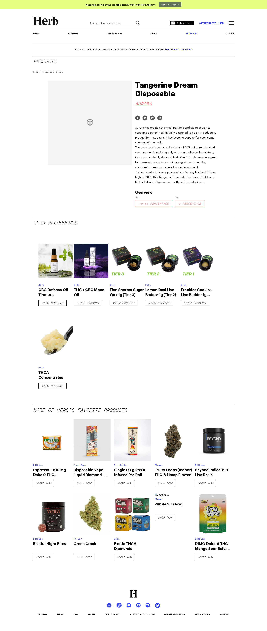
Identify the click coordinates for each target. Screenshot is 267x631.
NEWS (36, 33)
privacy (42, 614)
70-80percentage (154, 203)
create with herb (174, 614)
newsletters (202, 614)
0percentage (190, 203)
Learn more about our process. (178, 49)
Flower (159, 465)
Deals (153, 33)
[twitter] (144, 118)
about (91, 614)
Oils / (59, 72)
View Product (52, 303)
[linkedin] (159, 118)
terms (60, 614)
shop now (43, 483)
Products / (48, 72)
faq (76, 614)
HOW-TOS (73, 33)
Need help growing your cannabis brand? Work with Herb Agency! (120, 4)
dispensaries (112, 614)
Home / (36, 72)
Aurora (143, 104)
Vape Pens (80, 465)
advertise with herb (211, 23)
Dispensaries (114, 33)
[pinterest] (152, 118)
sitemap (224, 614)
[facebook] (137, 118)
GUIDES (230, 33)
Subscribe (184, 23)
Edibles (38, 465)
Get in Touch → (170, 4)
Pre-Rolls (120, 465)
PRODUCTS (191, 33)
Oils (41, 285)
